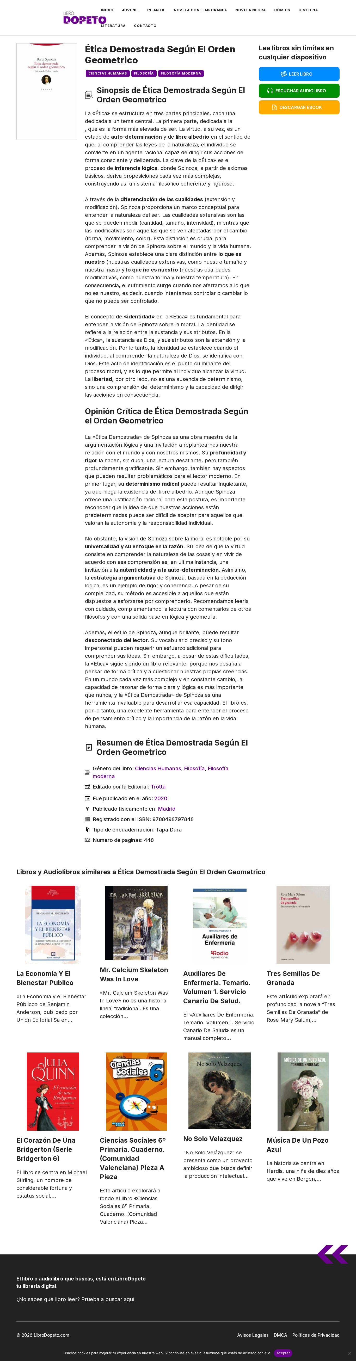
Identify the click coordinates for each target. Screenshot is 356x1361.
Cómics (282, 10)
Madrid (166, 809)
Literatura (113, 25)
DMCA (280, 1335)
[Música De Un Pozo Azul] (303, 1091)
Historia (308, 10)
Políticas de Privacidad (316, 1335)
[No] (349, 1353)
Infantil (156, 10)
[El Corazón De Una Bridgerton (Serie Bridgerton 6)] (52, 1091)
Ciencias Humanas (107, 73)
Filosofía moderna (181, 73)
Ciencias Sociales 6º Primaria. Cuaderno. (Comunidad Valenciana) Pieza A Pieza (133, 1158)
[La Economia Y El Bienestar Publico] (52, 925)
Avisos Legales (253, 1335)
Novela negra (250, 10)
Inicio (107, 10)
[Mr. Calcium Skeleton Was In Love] (136, 923)
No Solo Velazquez (213, 1139)
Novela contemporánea (200, 10)
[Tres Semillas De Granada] (303, 925)
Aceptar (283, 1353)
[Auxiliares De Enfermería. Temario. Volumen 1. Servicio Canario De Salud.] (219, 925)
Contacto (145, 25)
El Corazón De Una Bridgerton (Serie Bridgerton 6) (46, 1149)
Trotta (158, 787)
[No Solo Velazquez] (219, 1090)
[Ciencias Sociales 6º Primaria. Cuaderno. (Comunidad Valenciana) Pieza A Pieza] (136, 1091)
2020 (160, 798)
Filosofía (144, 73)
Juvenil (130, 10)
